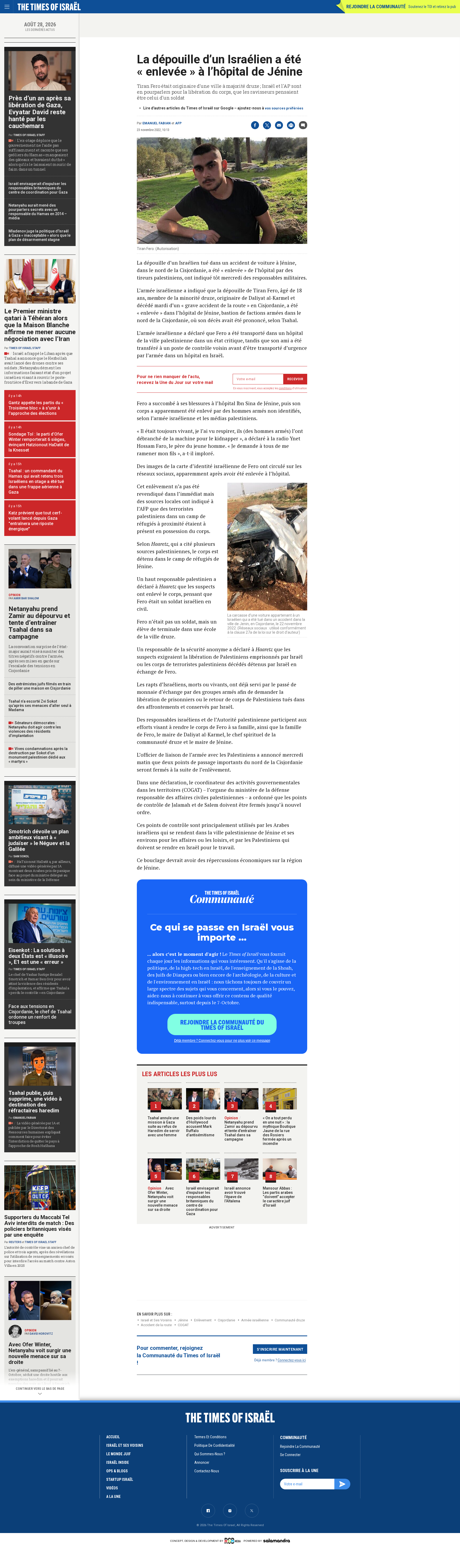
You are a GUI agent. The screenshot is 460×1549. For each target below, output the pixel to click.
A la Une (113, 1496)
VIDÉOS (112, 1488)
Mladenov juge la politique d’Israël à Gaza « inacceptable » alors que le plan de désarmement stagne (40, 235)
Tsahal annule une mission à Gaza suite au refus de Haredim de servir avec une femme (164, 1126)
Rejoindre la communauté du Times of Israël (222, 1024)
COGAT (183, 1325)
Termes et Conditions (210, 1437)
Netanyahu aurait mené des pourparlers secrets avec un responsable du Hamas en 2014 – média (38, 211)
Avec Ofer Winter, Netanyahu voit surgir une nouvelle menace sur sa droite (163, 1199)
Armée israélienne (255, 1320)
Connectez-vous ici (292, 1360)
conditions (285, 388)
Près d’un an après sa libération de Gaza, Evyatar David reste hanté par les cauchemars (40, 112)
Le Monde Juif (118, 1454)
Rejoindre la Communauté (376, 6)
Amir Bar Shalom (26, 598)
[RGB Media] (234, 1541)
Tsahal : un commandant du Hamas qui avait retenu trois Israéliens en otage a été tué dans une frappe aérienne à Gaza (36, 481)
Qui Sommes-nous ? (209, 1454)
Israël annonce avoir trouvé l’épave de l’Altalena (237, 1194)
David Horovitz (41, 1333)
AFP (178, 123)
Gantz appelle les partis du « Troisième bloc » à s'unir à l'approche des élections (36, 408)
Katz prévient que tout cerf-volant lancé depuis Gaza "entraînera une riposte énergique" (35, 520)
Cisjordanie (226, 1320)
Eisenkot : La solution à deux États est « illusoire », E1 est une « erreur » (38, 956)
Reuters (15, 1242)
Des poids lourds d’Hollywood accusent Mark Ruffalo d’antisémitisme (201, 1126)
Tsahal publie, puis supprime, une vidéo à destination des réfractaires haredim (35, 1102)
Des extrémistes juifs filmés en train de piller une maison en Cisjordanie (40, 686)
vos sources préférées (284, 108)
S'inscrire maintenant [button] (280, 1349)
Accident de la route (156, 1325)
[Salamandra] (276, 1540)
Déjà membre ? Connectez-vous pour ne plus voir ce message (222, 1040)
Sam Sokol (21, 856)
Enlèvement (203, 1320)
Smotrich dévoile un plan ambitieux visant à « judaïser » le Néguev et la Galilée (39, 840)
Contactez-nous (206, 1471)
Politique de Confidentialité (214, 1445)
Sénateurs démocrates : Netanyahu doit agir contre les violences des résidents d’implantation (35, 729)
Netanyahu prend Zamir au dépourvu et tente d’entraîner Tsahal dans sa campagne (241, 1128)
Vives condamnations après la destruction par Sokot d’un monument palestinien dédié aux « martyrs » (38, 755)
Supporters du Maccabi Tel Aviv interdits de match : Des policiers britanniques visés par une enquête (39, 1226)
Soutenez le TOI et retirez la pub (432, 7)
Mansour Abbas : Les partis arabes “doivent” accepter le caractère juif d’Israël (279, 1196)
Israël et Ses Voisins (156, 1320)
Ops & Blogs (117, 1471)
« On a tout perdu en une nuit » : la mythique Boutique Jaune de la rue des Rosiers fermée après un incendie (279, 1131)
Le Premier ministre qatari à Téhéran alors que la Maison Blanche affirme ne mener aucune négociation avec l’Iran (40, 325)
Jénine (183, 1320)
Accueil (113, 1437)
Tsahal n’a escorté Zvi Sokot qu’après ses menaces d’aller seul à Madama (40, 705)
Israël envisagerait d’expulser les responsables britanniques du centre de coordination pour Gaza (202, 1201)
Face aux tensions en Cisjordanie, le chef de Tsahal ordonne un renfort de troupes (40, 1014)
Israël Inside (117, 1462)
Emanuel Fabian (156, 123)
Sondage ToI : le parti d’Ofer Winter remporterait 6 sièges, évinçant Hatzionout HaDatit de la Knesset (39, 442)
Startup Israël (119, 1479)
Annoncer (201, 1462)
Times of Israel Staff (29, 135)
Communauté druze (290, 1320)
